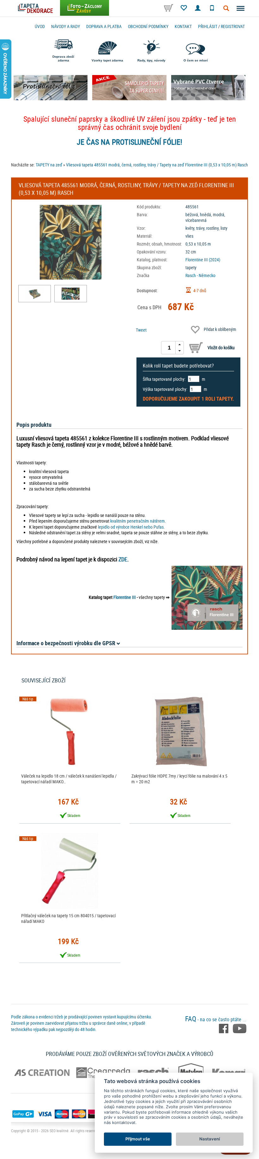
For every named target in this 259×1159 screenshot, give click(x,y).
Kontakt (183, 26)
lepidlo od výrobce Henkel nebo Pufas (131, 527)
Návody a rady (65, 26)
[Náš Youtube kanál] (239, 1027)
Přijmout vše (137, 1138)
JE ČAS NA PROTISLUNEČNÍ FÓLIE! (129, 142)
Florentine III (124, 597)
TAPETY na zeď (49, 165)
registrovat (233, 26)
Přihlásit (207, 26)
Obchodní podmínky (148, 26)
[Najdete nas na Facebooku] (224, 1027)
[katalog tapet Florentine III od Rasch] (207, 597)
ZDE (122, 559)
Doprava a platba (104, 26)
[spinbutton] (169, 347)
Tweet (141, 330)
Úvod (40, 26)
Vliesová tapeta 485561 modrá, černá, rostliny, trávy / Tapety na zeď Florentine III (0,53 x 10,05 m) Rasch (157, 165)
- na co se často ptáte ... (215, 1019)
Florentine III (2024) (202, 260)
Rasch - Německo (200, 275)
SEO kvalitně (59, 1130)
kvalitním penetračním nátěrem (137, 521)
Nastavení (209, 1138)
